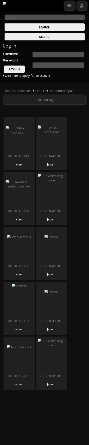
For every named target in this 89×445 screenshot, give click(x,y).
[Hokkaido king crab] (51, 355)
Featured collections (18, 91)
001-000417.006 (18, 266)
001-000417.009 (51, 156)
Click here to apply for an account (27, 76)
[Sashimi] (51, 245)
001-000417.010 (18, 156)
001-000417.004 (18, 321)
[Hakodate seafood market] (19, 190)
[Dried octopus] (19, 245)
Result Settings (44, 99)
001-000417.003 (51, 321)
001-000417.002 (18, 376)
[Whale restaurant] (19, 135)
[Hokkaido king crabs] (51, 190)
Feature (40, 91)
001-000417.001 (51, 376)
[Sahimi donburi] (19, 355)
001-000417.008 (18, 211)
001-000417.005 (51, 266)
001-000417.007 (51, 211)
